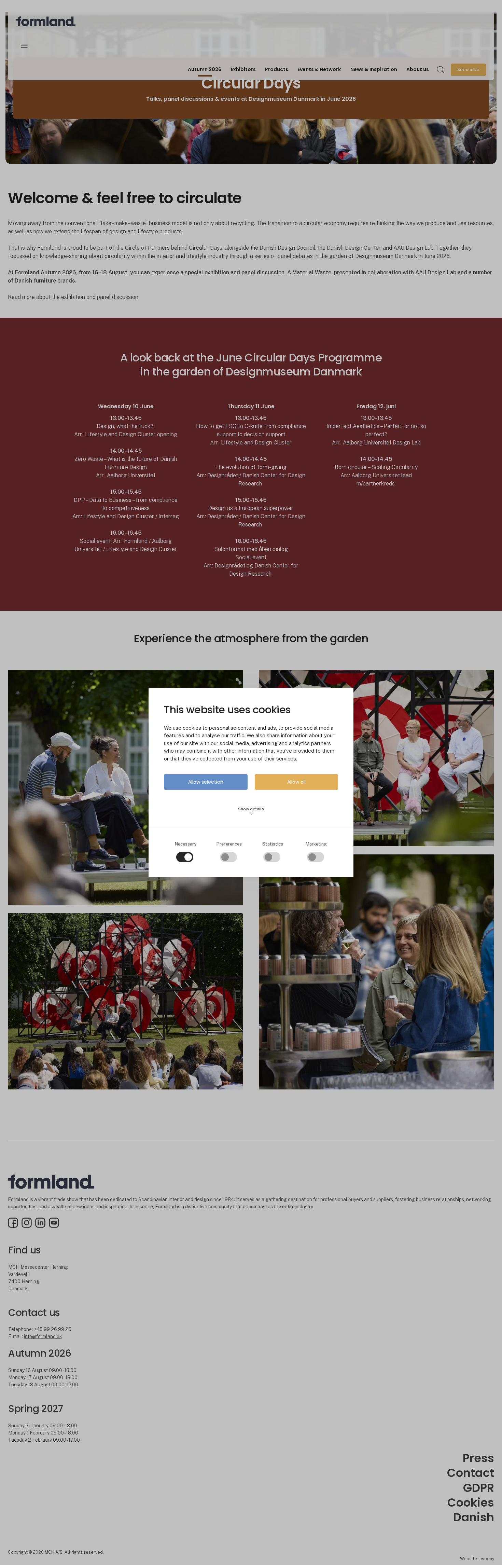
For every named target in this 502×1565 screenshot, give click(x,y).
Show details (251, 810)
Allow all (296, 782)
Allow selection (205, 782)
